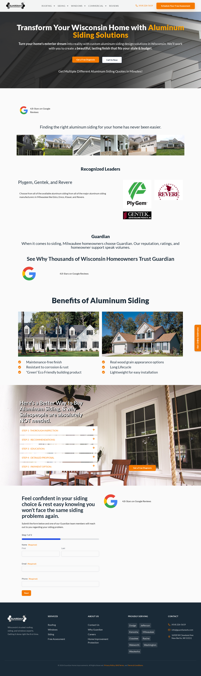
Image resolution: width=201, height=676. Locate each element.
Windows (76, 6)
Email (29, 564)
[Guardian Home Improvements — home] (15, 5)
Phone (30, 579)
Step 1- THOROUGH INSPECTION (40, 430)
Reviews (114, 6)
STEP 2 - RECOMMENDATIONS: (38, 439)
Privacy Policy (109, 665)
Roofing (47, 6)
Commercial (95, 6)
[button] (59, 430)
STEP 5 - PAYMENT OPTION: (37, 466)
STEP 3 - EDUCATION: (33, 448)
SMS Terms (120, 665)
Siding (61, 6)
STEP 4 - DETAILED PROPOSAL (38, 457)
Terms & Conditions (135, 665)
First (24, 548)
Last (63, 548)
